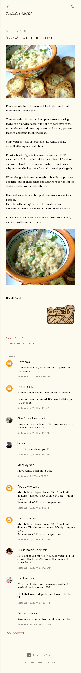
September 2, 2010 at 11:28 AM (33, 432)
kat (19, 443)
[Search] (72, 6)
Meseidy (22, 465)
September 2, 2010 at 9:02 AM (33, 376)
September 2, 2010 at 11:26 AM (33, 408)
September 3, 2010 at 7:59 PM (33, 602)
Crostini (31, 343)
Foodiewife (24, 486)
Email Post (21, 338)
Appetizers (20, 343)
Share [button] (9, 338)
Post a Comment (17, 632)
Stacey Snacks (19, 13)
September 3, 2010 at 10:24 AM (34, 567)
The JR (21, 387)
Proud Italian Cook (29, 550)
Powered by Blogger (43, 655)
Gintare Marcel (51, 662)
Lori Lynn (23, 578)
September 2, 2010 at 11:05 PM (33, 507)
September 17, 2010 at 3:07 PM (34, 624)
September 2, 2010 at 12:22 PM (34, 476)
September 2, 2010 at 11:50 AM (33, 454)
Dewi (20, 362)
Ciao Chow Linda (28, 418)
